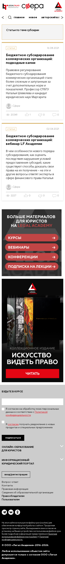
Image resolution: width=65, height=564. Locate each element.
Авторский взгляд (53, 17)
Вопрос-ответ (10, 482)
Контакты (7, 485)
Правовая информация (15, 489)
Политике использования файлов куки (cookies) (29, 535)
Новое (33, 17)
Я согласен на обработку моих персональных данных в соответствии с (32, 411)
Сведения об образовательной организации (27, 492)
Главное (19, 17)
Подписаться (13, 437)
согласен (13, 424)
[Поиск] (9, 17)
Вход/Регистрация (16, 474)
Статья (11, 48)
